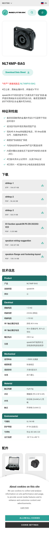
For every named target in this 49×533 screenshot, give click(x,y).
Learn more (24, 508)
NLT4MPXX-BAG (27, 83)
